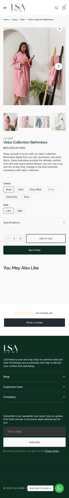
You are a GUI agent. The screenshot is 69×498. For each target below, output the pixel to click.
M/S (21, 211)
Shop (14, 19)
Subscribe (34, 442)
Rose (10, 190)
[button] (5, 8)
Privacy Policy (52, 451)
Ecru (28, 197)
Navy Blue (37, 190)
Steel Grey (13, 197)
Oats (22, 190)
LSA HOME (18, 488)
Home (6, 19)
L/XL (10, 211)
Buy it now (35, 250)
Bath (22, 19)
